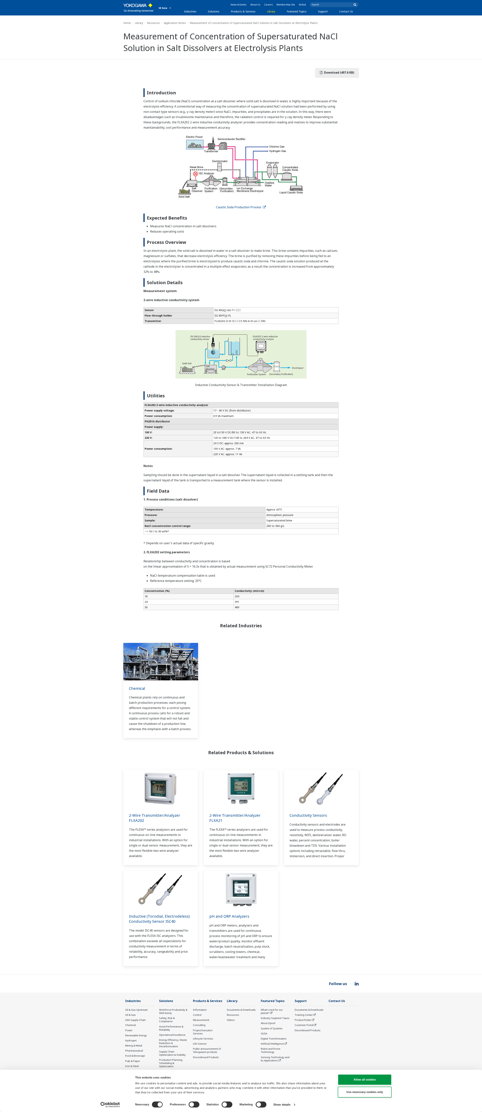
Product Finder (303, 1020)
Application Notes (175, 23)
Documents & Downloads (241, 1009)
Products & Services (243, 11)
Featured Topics (297, 11)
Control (197, 1015)
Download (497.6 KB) (338, 72)
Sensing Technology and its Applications (275, 1059)
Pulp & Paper (132, 1061)
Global (302, 4)
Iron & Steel (132, 1066)
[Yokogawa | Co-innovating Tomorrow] (139, 7)
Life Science (200, 1043)
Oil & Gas (130, 1015)
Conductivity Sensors (308, 815)
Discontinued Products (206, 1057)
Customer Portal (304, 1025)
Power (129, 1030)
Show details (282, 1104)
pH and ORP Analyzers (229, 916)
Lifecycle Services (203, 1038)
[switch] (194, 1104)
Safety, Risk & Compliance (167, 1019)
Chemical (137, 688)
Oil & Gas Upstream (136, 1009)
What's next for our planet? (272, 1011)
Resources (153, 23)
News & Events (238, 4)
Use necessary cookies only (364, 1092)
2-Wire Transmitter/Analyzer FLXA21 (235, 818)
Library (271, 11)
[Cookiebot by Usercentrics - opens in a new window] (110, 1104)
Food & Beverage (135, 1055)
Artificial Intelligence (272, 1043)
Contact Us (346, 11)
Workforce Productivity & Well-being (173, 1011)
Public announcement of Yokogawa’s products (207, 1050)
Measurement (201, 1020)
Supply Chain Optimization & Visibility (172, 1053)
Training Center (304, 1015)
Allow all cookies (365, 1079)
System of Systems (272, 1028)
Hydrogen (131, 1040)
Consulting (199, 1025)
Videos (231, 1020)
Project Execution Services (203, 1032)
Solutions (213, 11)
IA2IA (264, 1033)
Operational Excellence (172, 1034)
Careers (268, 4)
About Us (255, 4)
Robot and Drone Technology (270, 1050)
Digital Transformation (274, 1038)
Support (323, 11)
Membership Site (286, 4)
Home (127, 23)
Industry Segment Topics (275, 1018)
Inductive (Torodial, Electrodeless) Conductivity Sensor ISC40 (159, 919)
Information (200, 1009)
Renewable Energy (136, 1035)
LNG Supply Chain (135, 1020)
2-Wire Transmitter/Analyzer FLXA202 (154, 818)
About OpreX (268, 1023)
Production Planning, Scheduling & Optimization (171, 1063)
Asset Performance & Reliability (171, 1028)
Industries (190, 11)
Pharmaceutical (134, 1050)
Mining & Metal (133, 1045)
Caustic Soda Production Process (239, 207)
